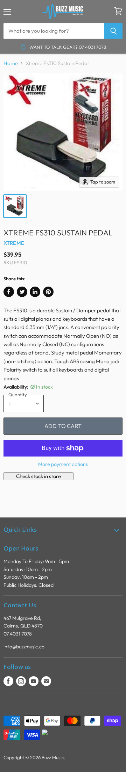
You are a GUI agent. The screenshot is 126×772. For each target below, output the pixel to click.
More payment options (63, 464)
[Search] (113, 31)
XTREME (14, 243)
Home (11, 63)
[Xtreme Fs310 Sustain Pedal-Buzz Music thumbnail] (15, 206)
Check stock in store (38, 476)
